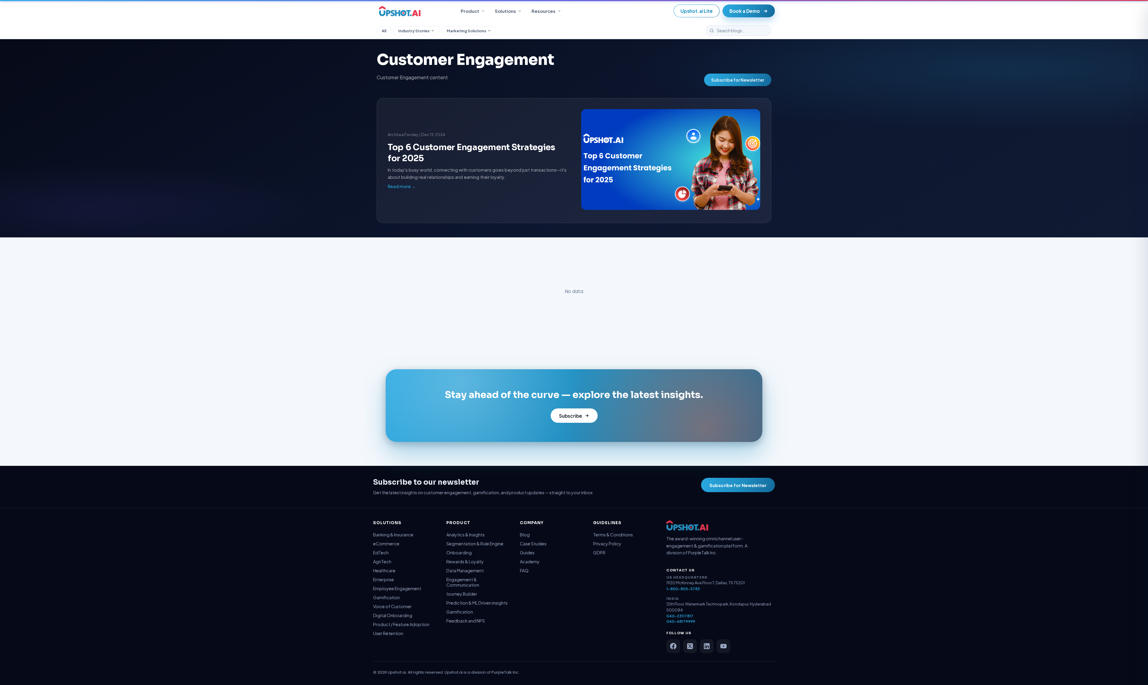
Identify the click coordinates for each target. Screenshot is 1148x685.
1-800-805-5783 (683, 588)
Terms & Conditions (613, 534)
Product (470, 11)
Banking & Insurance (393, 534)
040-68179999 (680, 621)
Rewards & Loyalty (465, 561)
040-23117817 (679, 616)
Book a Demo (744, 11)
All (384, 30)
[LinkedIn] (707, 646)
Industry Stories (414, 30)
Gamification (386, 597)
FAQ (524, 570)
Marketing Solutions (466, 30)
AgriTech (382, 561)
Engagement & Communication (462, 582)
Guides (527, 552)
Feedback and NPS (465, 620)
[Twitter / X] (690, 646)
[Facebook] (673, 646)
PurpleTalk (501, 672)
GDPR (599, 552)
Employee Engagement (397, 588)
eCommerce (386, 543)
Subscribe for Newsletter (737, 80)
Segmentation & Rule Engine (474, 543)
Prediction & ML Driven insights (477, 602)
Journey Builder (461, 593)
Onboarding (459, 552)
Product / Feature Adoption (401, 624)
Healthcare (384, 570)
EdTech (381, 552)
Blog (525, 534)
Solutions (505, 11)
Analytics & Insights (465, 534)
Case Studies (533, 543)
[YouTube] (723, 646)
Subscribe (570, 416)
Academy (530, 561)
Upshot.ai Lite (696, 11)
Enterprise (383, 579)
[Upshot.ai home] (400, 11)
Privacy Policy (607, 543)
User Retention (388, 633)
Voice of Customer (392, 606)
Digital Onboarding (392, 615)
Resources (543, 11)
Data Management (465, 570)
